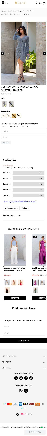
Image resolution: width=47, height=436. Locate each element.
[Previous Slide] (3, 267)
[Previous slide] (2, 53)
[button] (4, 104)
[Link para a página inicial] (3, 11)
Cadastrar (23, 340)
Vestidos (29, 11)
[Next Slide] (43, 267)
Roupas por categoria (16, 11)
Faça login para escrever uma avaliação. (20, 201)
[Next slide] (44, 53)
